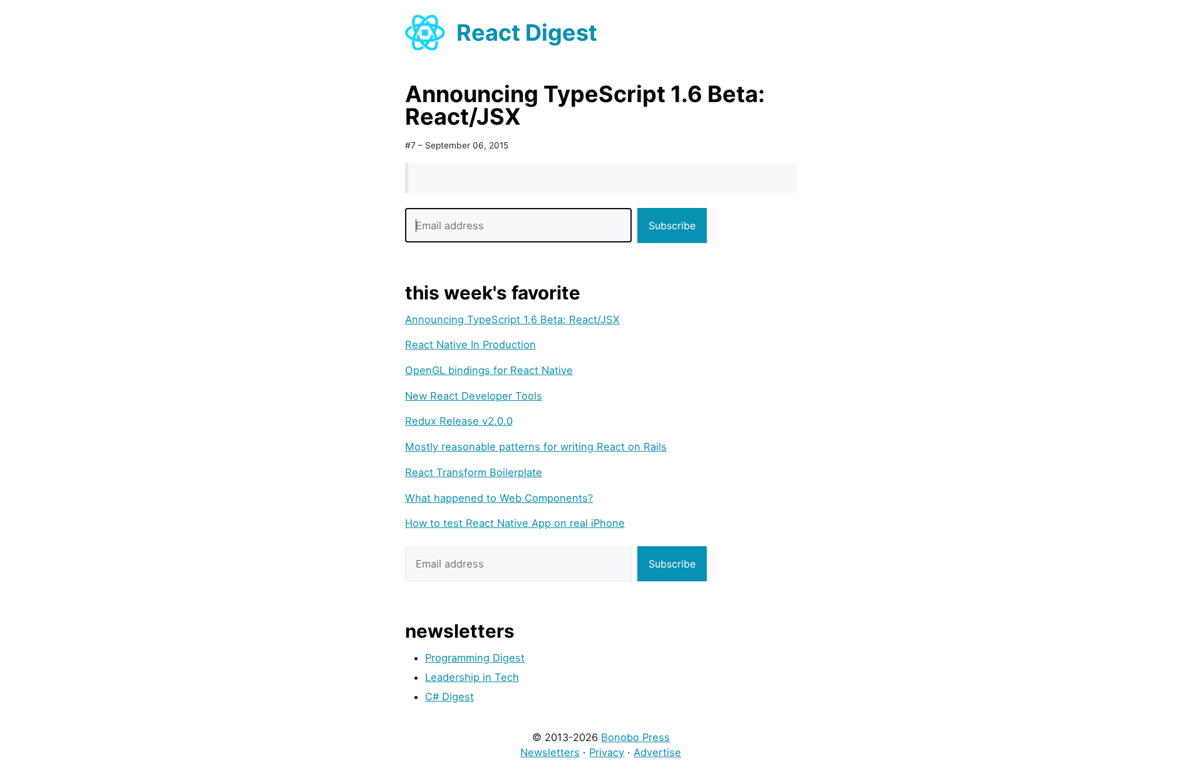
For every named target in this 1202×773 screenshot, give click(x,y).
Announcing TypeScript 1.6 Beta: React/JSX (512, 319)
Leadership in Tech (472, 677)
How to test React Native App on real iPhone (515, 523)
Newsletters (550, 752)
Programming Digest (475, 657)
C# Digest (449, 696)
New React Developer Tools (473, 396)
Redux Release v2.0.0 (459, 421)
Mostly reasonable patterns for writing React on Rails (536, 446)
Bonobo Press (635, 737)
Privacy (606, 752)
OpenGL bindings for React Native (489, 370)
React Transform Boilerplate (473, 472)
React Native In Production (470, 344)
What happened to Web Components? (499, 498)
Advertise (657, 752)
